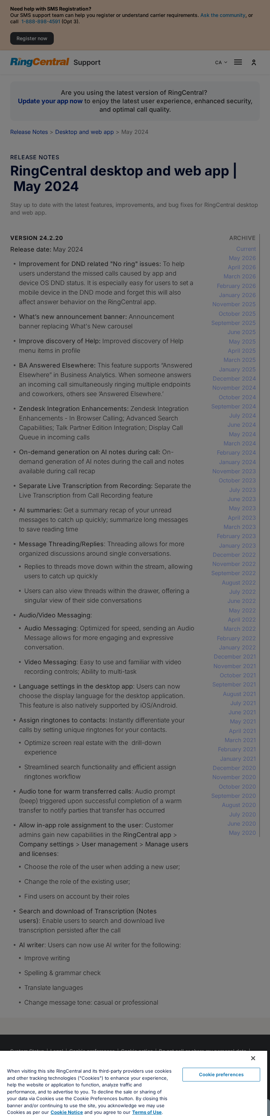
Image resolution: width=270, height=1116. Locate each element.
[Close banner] (253, 1058)
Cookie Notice (67, 1112)
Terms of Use (147, 1112)
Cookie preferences (221, 1074)
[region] (133, 1083)
